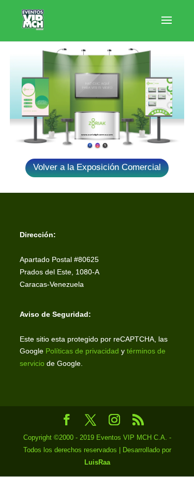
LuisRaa (97, 462)
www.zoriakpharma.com (97, 134)
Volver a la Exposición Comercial (97, 167)
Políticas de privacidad (82, 351)
